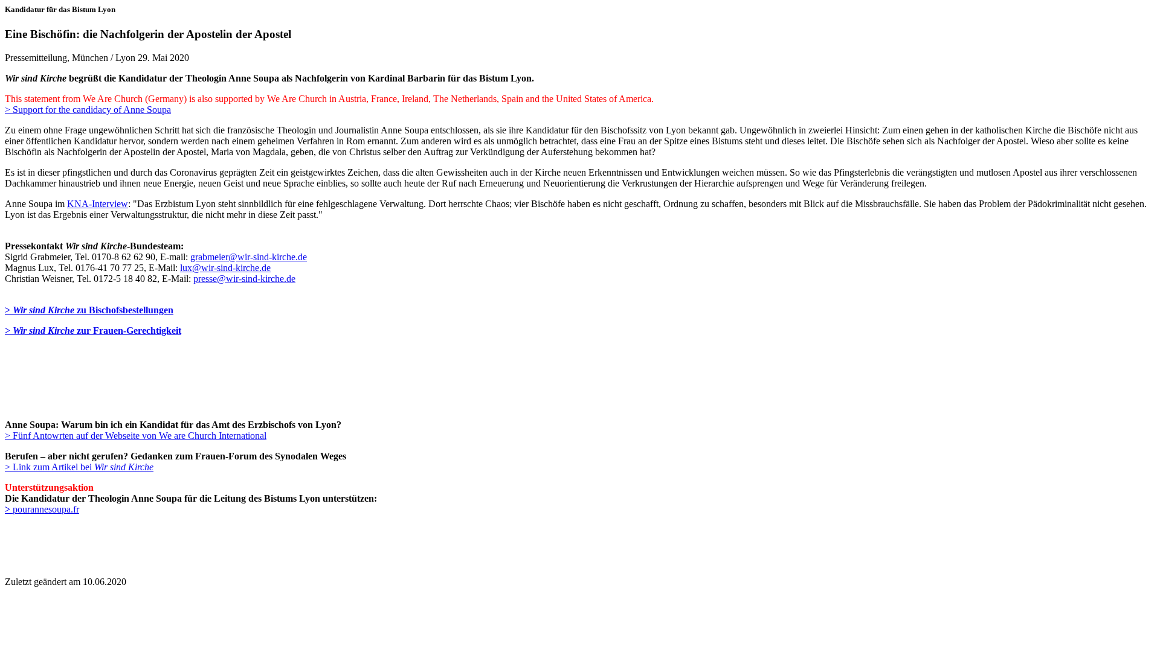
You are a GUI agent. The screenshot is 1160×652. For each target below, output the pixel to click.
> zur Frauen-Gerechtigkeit (93, 330)
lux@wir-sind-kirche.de (225, 268)
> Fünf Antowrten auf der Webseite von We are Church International (135, 435)
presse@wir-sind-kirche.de (244, 278)
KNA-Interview (97, 204)
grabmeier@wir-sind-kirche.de (248, 257)
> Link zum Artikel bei (79, 467)
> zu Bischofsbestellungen (89, 310)
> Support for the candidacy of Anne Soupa (88, 109)
